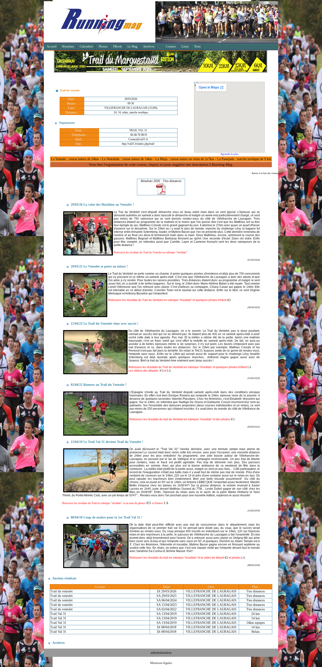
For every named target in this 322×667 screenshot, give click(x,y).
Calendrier (86, 46)
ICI (161, 370)
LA (249, 367)
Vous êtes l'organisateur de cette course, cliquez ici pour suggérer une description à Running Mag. (161, 164)
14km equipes (255, 623)
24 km (255, 614)
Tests (197, 46)
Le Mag (132, 46)
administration (161, 652)
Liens (185, 46)
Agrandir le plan (229, 154)
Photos (103, 46)
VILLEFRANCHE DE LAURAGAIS (211, 591)
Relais (256, 631)
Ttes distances (255, 591)
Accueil (52, 46)
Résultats (68, 46)
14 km (255, 618)
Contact (171, 46)
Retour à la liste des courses (265, 173)
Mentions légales (161, 663)
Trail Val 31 (58, 614)
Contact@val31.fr (138, 139)
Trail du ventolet (61, 591)
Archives (148, 46)
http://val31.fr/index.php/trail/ (138, 143)
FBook (117, 46)
